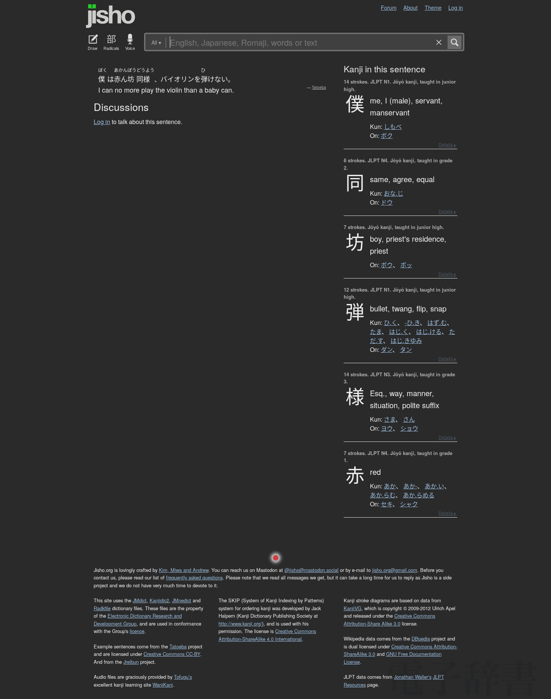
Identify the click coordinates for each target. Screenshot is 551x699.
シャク (409, 504)
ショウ (409, 428)
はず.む (437, 323)
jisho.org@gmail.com (394, 569)
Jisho (110, 16)
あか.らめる (418, 495)
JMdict (140, 600)
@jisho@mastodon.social (311, 569)
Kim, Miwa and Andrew (183, 569)
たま (376, 332)
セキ (386, 504)
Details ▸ (447, 144)
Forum (389, 7)
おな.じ (393, 193)
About (410, 7)
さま (389, 419)
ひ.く (390, 323)
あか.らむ (382, 495)
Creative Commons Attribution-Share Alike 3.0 (389, 619)
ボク (387, 136)
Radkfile (102, 608)
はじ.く (399, 332)
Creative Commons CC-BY (172, 653)
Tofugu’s (183, 676)
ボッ (406, 265)
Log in (455, 7)
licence (137, 631)
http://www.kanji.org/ (240, 623)
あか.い (434, 486)
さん (409, 419)
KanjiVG (352, 608)
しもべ (393, 127)
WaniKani (163, 684)
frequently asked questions (194, 577)
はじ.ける (429, 332)
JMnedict (181, 600)
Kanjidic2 (159, 600)
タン (406, 350)
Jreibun (131, 661)
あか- (410, 486)
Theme (433, 7)
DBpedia (421, 638)
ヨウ (387, 428)
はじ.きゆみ (406, 341)
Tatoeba (319, 87)
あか (390, 486)
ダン (386, 350)
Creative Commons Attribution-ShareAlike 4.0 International (267, 634)
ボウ (387, 265)
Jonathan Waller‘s (412, 676)
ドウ (387, 202)
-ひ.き (412, 323)
